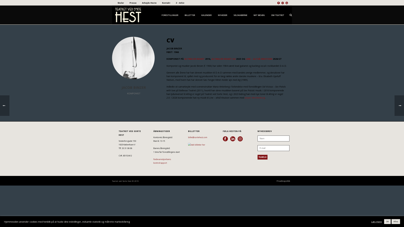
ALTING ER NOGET (194, 58)
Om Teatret (277, 15)
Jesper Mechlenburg (255, 97)
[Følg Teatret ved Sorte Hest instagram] (240, 139)
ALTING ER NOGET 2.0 (223, 58)
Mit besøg (259, 15)
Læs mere (376, 221)
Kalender (206, 15)
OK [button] (387, 221)
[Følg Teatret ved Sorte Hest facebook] (225, 139)
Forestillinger (170, 15)
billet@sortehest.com (197, 137)
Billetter (190, 15)
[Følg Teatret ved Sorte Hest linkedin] (232, 139)
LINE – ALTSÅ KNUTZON (259, 58)
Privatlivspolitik (283, 181)
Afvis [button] (395, 221)
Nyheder (222, 15)
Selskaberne (240, 15)
